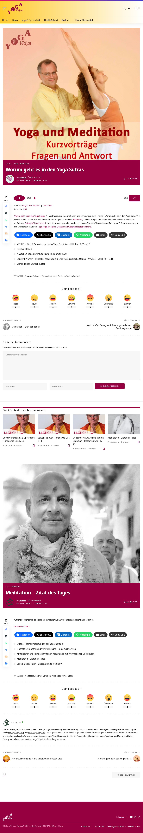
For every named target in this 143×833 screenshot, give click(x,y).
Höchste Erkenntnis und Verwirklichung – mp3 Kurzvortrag (46, 648)
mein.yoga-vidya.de (36, 732)
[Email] (6, 233)
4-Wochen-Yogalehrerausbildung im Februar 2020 (42, 253)
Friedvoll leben (24, 248)
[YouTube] (131, 817)
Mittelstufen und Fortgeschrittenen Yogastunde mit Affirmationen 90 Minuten (55, 653)
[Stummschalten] (134, 198)
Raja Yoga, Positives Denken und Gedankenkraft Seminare (64, 226)
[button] (5, 8)
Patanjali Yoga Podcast (35, 223)
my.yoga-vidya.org (16, 732)
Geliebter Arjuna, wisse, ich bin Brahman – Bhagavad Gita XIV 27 (88, 441)
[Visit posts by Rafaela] (10, 179)
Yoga (54, 675)
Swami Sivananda (21, 626)
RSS (25, 209)
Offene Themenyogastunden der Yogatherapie (40, 643)
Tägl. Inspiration (21, 163)
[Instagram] (135, 817)
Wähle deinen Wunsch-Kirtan (31, 263)
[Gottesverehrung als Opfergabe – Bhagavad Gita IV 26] (19, 424)
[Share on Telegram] (6, 226)
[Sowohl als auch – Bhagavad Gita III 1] (54, 424)
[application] (77, 198)
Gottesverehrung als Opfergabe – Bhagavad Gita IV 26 (19, 439)
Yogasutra (77, 219)
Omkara (22, 600)
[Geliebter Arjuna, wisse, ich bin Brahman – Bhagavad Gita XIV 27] (89, 424)
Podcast (9, 163)
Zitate (70, 675)
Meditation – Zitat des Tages (122, 437)
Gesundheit (47, 276)
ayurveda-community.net (125, 729)
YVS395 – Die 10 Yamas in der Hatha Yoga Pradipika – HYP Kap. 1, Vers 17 (53, 244)
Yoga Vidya (61, 675)
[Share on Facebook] (6, 206)
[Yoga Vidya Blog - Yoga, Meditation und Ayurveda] (15, 8)
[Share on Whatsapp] (6, 220)
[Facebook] (128, 817)
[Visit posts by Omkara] (10, 602)
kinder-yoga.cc (102, 729)
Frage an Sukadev (32, 276)
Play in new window (31, 205)
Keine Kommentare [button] (127, 775)
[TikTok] (138, 817)
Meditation (29, 675)
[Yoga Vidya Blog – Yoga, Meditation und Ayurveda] (7, 817)
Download (47, 205)
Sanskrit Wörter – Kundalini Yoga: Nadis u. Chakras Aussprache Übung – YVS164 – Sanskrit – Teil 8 (65, 258)
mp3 (55, 276)
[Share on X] (6, 213)
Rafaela (22, 177)
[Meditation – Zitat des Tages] (124, 424)
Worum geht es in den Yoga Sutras (29, 215)
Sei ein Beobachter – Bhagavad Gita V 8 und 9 (39, 663)
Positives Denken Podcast (69, 276)
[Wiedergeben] (19, 198)
